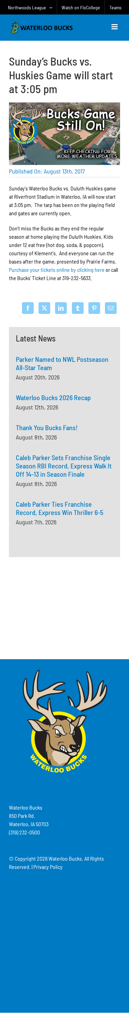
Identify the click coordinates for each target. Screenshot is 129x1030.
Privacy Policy (48, 866)
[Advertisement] (64, 607)
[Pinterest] (94, 308)
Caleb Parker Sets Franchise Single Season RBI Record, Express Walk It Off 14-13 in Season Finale (63, 465)
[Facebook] (27, 308)
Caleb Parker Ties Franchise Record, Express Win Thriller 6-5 (59, 508)
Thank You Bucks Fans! (47, 427)
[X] (44, 308)
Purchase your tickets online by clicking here (57, 269)
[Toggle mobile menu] (115, 26)
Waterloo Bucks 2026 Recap (53, 397)
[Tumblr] (77, 308)
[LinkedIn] (60, 308)
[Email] (110, 308)
